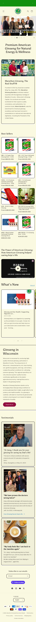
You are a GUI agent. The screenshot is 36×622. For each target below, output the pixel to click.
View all (32, 285)
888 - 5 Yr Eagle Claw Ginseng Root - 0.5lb (7, 156)
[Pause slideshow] (34, 38)
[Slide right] (22, 341)
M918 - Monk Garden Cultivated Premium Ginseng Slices (7, 234)
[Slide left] (14, 341)
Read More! (9, 404)
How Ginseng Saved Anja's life (13, 514)
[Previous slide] (12, 38)
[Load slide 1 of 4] (15, 38)
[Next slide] (24, 38)
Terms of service (19, 615)
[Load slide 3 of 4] (19, 38)
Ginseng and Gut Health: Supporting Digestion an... (16, 312)
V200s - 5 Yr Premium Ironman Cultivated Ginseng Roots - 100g (7, 181)
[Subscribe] (27, 576)
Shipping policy (28, 615)
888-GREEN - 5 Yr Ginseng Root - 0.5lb (26, 233)
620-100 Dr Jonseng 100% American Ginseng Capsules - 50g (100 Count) (26, 208)
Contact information (19, 618)
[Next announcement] (33, 3)
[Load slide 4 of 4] (21, 38)
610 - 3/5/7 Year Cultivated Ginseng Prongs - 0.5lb (26, 156)
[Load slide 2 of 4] (17, 38)
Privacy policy (9, 615)
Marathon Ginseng (11, 613)
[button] (3, 11)
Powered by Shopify (20, 613)
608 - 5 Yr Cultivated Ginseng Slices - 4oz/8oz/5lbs (24, 181)
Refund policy (30, 613)
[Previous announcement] (3, 3)
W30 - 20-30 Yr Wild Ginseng (7, 207)
